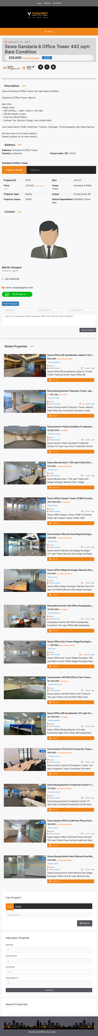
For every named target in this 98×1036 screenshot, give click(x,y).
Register (47, 3)
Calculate (49, 990)
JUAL (10, 907)
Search (86, 923)
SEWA (18, 907)
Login (39, 3)
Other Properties (10, 304)
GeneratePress (63, 1032)
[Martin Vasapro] (49, 239)
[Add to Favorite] (47, 67)
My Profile (57, 3)
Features (34, 170)
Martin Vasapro (12, 267)
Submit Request (87, 330)
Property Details (14, 170)
